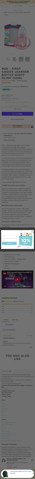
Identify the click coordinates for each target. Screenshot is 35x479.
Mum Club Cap (26, 471)
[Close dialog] (32, 232)
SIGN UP (9, 243)
